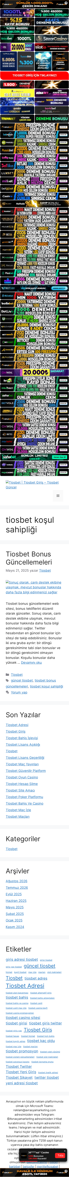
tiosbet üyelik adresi (48, 1072)
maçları (41, 972)
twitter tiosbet (46, 1077)
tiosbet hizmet (28, 1036)
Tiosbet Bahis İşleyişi (22, 738)
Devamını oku (31, 662)
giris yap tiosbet (14, 967)
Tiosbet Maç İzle (18, 810)
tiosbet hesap (12, 1036)
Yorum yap (19, 692)
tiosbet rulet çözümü (50, 1052)
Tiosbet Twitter (19, 1066)
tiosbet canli (36, 1003)
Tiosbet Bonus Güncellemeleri (29, 558)
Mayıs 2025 (15, 907)
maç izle (32, 972)
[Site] (34, 127)
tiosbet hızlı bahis (45, 1036)
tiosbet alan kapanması (17, 993)
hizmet (9, 972)
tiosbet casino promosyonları (20, 1013)
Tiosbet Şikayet (19, 1077)
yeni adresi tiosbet (22, 1083)
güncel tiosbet (22, 680)
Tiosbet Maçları (18, 816)
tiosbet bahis (17, 997)
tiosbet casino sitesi (23, 1017)
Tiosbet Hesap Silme (22, 784)
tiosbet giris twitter (45, 1023)
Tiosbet (17, 675)
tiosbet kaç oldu (41, 1041)
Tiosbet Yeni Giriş (21, 1072)
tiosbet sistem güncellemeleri (20, 1057)
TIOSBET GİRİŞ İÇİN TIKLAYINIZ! (34, 75)
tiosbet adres (36, 978)
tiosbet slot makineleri (47, 1057)
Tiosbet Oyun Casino (22, 777)
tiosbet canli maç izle (16, 1008)
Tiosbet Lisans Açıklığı (23, 744)
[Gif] (34, 203)
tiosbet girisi (16, 1023)
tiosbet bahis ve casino (17, 1003)
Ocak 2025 (14, 920)
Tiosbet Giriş (15, 731)
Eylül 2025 (14, 894)
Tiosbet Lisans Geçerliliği (25, 758)
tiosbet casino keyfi (38, 1008)
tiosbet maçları (30, 1046)
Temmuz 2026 (17, 888)
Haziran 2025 (16, 901)
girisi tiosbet (46, 960)
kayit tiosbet (20, 972)
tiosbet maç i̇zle (13, 1046)
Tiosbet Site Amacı (20, 790)
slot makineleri (54, 972)
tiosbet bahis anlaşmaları (42, 998)
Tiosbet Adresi (17, 725)
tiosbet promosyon (22, 1051)
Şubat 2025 (15, 914)
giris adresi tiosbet (22, 959)
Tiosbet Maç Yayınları (22, 764)
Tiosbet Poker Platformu (24, 797)
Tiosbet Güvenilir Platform (26, 771)
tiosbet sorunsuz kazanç (18, 1062)
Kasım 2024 (15, 927)
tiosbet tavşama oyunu (42, 1062)
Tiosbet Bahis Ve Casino (24, 803)
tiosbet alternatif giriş (41, 993)
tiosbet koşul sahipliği (46, 686)
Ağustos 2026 (16, 881)
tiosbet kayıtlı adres (15, 1041)
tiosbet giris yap (14, 1031)
